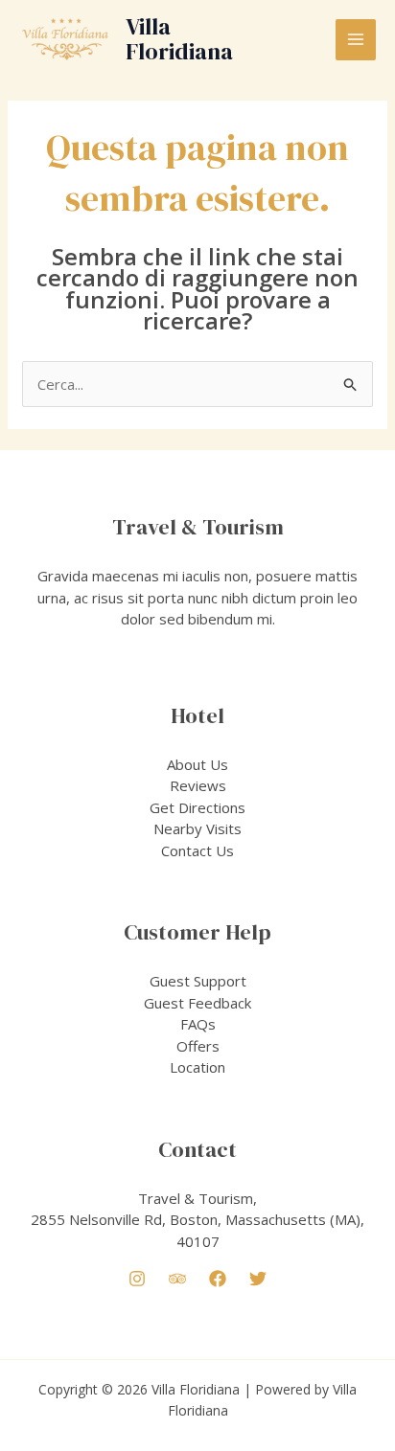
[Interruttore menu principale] (356, 39)
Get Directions (197, 807)
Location (197, 1067)
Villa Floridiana (179, 39)
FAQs (198, 1023)
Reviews (198, 785)
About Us (197, 764)
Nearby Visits (197, 828)
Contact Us (197, 850)
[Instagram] (137, 1278)
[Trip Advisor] (177, 1278)
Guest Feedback (197, 1002)
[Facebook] (217, 1278)
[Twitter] (258, 1278)
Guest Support (198, 980)
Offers (198, 1045)
